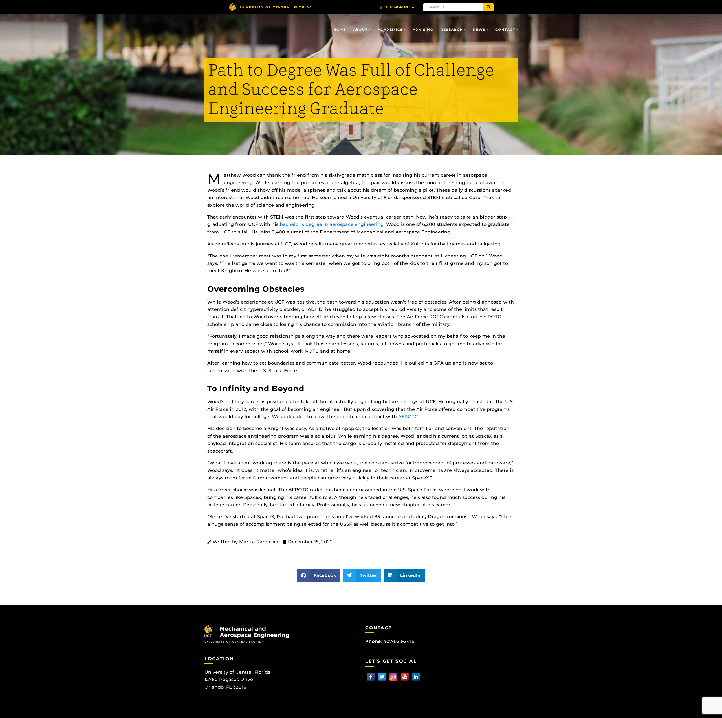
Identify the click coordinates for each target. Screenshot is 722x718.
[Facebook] (371, 677)
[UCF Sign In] (397, 7)
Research (451, 29)
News (479, 29)
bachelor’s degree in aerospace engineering (332, 224)
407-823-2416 (398, 641)
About (360, 29)
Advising (423, 29)
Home (339, 29)
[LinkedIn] (416, 677)
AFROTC (408, 416)
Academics (390, 29)
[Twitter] (382, 677)
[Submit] (488, 7)
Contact (505, 29)
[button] (319, 575)
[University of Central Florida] (270, 7)
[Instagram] (393, 677)
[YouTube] (404, 677)
